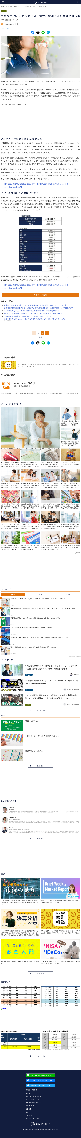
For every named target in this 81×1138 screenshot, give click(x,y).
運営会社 (28, 1093)
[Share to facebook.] (32, 32)
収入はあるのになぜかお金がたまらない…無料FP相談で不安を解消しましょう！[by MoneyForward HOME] (36, 185)
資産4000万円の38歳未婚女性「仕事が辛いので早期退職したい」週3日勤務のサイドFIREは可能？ (38, 308)
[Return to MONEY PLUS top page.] (40, 2)
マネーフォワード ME (32, 1118)
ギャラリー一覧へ (40, 1056)
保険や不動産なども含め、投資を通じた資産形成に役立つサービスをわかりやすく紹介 (35, 319)
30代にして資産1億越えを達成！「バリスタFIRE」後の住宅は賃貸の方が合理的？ (33, 313)
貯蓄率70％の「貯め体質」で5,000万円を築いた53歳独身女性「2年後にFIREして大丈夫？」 (36, 305)
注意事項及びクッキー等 (33, 1103)
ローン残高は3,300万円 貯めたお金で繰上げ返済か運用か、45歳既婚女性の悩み (32, 310)
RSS (27, 1112)
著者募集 (28, 1109)
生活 (11, 6)
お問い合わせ (30, 1106)
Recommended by (72, 553)
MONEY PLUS (4, 6)
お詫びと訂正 (30, 1115)
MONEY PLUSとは (31, 1090)
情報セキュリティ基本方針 (34, 1096)
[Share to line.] (43, 32)
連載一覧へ (40, 973)
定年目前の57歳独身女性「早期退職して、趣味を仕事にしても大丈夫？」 (30, 316)
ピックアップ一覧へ (40, 710)
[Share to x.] (38, 32)
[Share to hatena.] (48, 32)
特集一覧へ (40, 766)
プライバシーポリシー (33, 1099)
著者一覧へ (40, 838)
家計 (8, 28)
